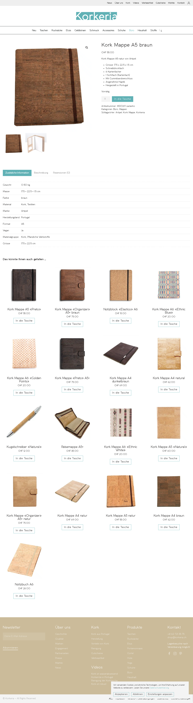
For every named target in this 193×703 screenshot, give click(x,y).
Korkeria (140, 113)
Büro (115, 109)
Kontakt (181, 3)
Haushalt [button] (142, 30)
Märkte (171, 3)
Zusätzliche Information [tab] (17, 173)
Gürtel (130, 653)
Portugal (25, 218)
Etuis (129, 644)
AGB (111, 698)
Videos (136, 3)
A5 (22, 224)
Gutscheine (160, 3)
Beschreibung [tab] (41, 173)
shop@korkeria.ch (177, 637)
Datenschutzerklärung (159, 688)
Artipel (119, 113)
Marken (59, 644)
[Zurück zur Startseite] (96, 16)
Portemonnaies (135, 649)
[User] (188, 3)
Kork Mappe (129, 113)
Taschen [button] (44, 30)
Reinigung (96, 649)
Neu (34, 30)
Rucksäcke (57, 30)
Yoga (129, 663)
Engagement (61, 649)
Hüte (129, 658)
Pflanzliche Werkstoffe (38, 237)
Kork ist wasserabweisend (104, 674)
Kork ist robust (98, 684)
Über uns (119, 3)
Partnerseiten (62, 653)
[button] (160, 30)
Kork (128, 3)
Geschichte (61, 634)
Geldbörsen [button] (80, 30)
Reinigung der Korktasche (104, 681)
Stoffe (153, 30)
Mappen (123, 109)
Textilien (31, 204)
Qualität (59, 639)
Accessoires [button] (108, 30)
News (109, 3)
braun (24, 198)
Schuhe (131, 668)
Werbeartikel (147, 3)
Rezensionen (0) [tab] (61, 173)
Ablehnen (138, 694)
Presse (58, 658)
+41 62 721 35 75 (176, 634)
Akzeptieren (121, 694)
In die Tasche (122, 99)
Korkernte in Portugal (102, 677)
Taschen (131, 634)
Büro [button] (131, 30)
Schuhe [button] (121, 30)
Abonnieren (10, 648)
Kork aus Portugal (100, 634)
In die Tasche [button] (24, 321)
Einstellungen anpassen (160, 694)
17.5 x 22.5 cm (28, 244)
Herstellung (97, 639)
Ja (22, 231)
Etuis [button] (68, 30)
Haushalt (131, 677)
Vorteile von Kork (100, 644)
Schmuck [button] (94, 30)
